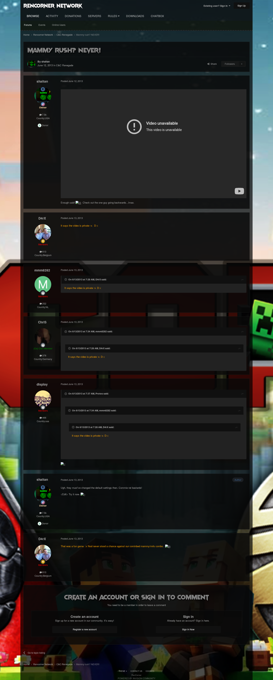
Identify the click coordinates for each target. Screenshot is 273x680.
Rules (113, 16)
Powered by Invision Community (136, 678)
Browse (33, 16)
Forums (28, 25)
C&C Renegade (64, 65)
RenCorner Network (52, 5)
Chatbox (157, 16)
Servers (94, 16)
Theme (122, 671)
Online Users (58, 25)
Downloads (135, 16)
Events (41, 25)
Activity (52, 16)
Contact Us (136, 671)
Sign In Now (188, 629)
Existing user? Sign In (216, 5)
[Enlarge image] (78, 202)
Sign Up (242, 5)
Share (213, 63)
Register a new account (85, 629)
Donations (73, 16)
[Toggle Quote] (66, 279)
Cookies (150, 671)
